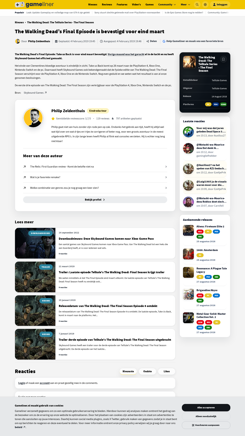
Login (21, 383)
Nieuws (92, 4)
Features (122, 4)
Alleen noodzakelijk (206, 416)
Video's (136, 4)
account (45, 383)
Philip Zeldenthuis (39, 41)
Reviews (107, 4)
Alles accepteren (206, 407)
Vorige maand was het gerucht (126, 54)
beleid (18, 427)
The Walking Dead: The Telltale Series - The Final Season (60, 22)
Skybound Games (34, 92)
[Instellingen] (205, 4)
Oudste (147, 371)
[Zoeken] (197, 4)
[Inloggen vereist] (223, 59)
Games (149, 4)
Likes (167, 371)
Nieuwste (128, 371)
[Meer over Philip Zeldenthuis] (33, 118)
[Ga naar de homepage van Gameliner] (34, 5)
